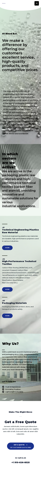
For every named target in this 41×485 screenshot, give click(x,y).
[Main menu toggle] (36, 3)
